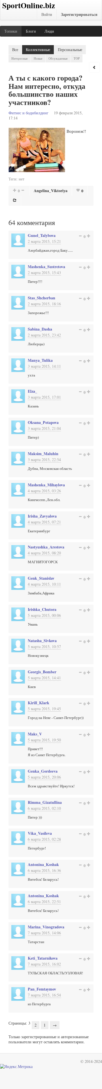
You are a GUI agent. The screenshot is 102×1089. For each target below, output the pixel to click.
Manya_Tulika (40, 360)
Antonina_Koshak (43, 864)
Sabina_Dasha (40, 329)
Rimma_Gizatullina (45, 802)
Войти (46, 14)
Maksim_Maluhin (43, 454)
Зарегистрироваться (79, 14)
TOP (77, 58)
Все (15, 49)
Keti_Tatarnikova (43, 958)
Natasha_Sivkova (42, 641)
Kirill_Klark (38, 703)
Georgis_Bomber (42, 672)
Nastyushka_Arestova (46, 547)
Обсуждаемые (58, 58)
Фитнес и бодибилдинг (28, 112)
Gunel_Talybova (42, 235)
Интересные (19, 58)
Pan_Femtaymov (42, 989)
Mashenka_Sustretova (46, 267)
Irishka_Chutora (42, 609)
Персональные (70, 49)
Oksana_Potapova (43, 422)
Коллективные (38, 49)
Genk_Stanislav (41, 578)
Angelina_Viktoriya (50, 191)
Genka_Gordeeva (43, 771)
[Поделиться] (15, 200)
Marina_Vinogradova (46, 927)
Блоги (31, 31)
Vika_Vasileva (40, 833)
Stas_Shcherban (41, 298)
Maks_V (35, 734)
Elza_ (32, 391)
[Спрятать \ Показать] (94, 67)
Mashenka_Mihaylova (46, 485)
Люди (49, 31)
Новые (38, 58)
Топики (10, 31)
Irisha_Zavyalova (42, 516)
